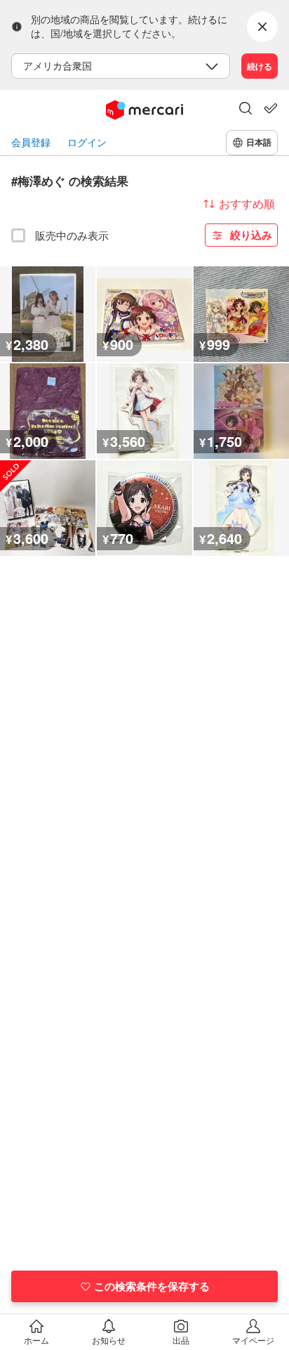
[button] (245, 109)
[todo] (270, 108)
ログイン (87, 142)
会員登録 (31, 142)
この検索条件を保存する (152, 1286)
